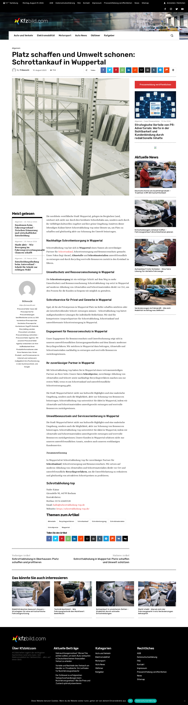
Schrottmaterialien (117, 521)
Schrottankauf (65, 251)
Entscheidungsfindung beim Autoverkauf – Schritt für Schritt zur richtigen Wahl (27, 265)
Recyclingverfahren (66, 521)
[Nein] (184, 700)
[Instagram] (171, 9)
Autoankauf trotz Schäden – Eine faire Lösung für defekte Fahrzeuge (153, 270)
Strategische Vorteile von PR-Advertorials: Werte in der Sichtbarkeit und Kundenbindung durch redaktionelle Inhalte (155, 131)
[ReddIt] (135, 70)
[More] (173, 70)
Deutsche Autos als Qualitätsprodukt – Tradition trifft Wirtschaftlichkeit (153, 192)
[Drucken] (147, 70)
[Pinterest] (116, 70)
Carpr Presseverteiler (152, 121)
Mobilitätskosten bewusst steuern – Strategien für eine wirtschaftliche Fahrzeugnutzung (28, 611)
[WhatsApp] (122, 70)
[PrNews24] (14, 70)
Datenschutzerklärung (145, 701)
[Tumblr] (154, 70)
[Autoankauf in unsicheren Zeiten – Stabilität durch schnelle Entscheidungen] (115, 593)
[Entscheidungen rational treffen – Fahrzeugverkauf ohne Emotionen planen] (155, 213)
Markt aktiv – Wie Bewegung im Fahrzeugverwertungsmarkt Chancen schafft (30, 248)
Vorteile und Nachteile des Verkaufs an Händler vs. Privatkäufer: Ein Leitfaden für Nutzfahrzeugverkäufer (72, 668)
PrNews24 (24, 70)
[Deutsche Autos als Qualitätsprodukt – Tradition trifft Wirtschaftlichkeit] (155, 174)
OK (130, 701)
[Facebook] (165, 9)
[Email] (141, 70)
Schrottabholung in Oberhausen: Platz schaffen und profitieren (35, 560)
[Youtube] (182, 9)
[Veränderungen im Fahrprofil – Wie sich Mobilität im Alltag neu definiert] (155, 291)
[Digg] (125, 538)
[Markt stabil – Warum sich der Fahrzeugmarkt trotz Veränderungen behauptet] (157, 593)
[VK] (119, 538)
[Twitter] (177, 9)
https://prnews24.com (27, 305)
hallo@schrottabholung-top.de (69, 504)
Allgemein (16, 48)
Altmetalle (52, 521)
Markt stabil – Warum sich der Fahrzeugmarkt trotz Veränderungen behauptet (155, 611)
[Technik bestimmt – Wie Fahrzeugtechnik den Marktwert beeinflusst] (73, 593)
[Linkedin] (128, 70)
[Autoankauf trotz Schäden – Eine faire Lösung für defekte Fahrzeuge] (155, 252)
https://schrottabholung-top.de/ (73, 508)
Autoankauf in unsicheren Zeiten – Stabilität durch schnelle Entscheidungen (112, 611)
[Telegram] (160, 70)
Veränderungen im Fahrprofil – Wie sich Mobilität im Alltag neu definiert (153, 309)
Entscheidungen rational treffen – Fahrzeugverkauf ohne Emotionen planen (154, 231)
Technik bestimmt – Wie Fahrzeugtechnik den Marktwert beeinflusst (69, 611)
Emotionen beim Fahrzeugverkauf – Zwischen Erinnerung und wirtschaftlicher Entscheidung (26, 230)
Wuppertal (66, 527)
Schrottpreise (53, 527)
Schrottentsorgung (99, 521)
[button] (172, 35)
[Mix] (166, 70)
